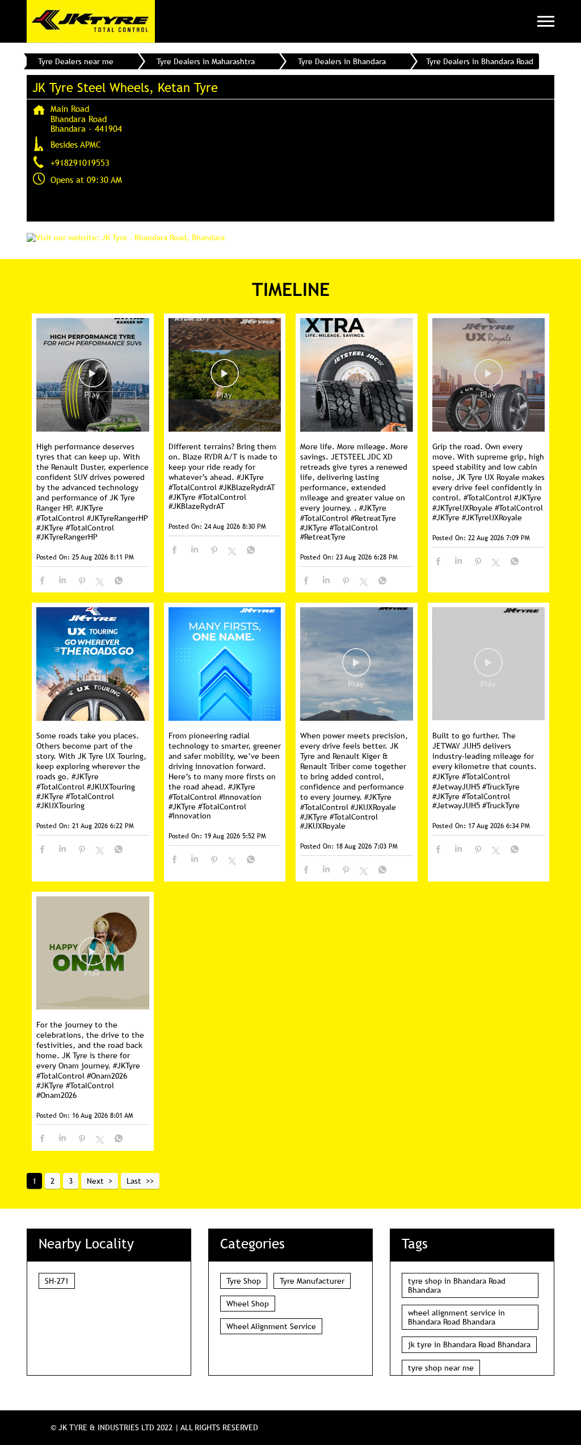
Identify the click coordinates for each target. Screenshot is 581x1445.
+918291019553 (80, 162)
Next (95, 1181)
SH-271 (57, 1281)
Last (134, 1181)
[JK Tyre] (91, 21)
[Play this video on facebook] (92, 379)
